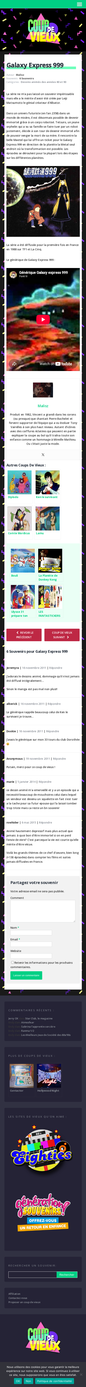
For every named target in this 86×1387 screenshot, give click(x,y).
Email (14, 939)
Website (15, 951)
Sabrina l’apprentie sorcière (38, 1026)
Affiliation (14, 1294)
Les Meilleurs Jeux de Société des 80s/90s (45, 1035)
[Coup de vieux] (43, 46)
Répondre (55, 668)
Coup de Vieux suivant (62, 635)
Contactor (16, 1090)
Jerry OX (13, 1018)
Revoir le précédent (25, 635)
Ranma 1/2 (27, 1030)
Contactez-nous (17, 1298)
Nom (14, 928)
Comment (17, 898)
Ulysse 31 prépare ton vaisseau (19, 614)
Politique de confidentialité (54, 1381)
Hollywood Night (48, 1090)
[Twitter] (43, 455)
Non (28, 1381)
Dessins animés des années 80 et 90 (43, 82)
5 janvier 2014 (26, 782)
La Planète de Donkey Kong (48, 577)
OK (18, 1381)
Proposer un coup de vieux (24, 1302)
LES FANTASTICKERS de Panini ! (49, 614)
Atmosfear (27, 1022)
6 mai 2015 (29, 822)
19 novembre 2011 (38, 759)
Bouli (14, 575)
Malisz (20, 75)
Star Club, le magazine (39, 1018)
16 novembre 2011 (34, 668)
